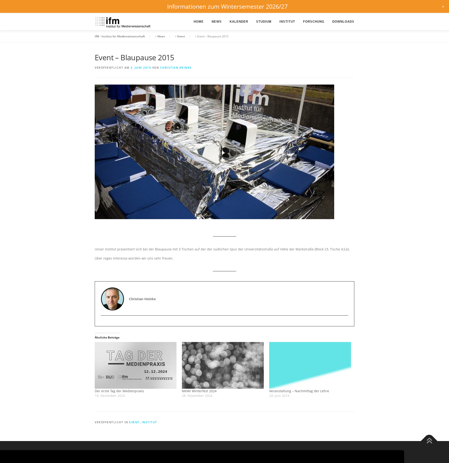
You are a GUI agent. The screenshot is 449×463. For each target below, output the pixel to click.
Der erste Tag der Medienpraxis (119, 391)
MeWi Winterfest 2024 (199, 391)
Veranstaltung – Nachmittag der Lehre (299, 391)
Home (199, 21)
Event (134, 422)
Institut (287, 21)
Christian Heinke (176, 68)
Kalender (239, 21)
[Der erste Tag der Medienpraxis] (136, 365)
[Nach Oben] (429, 441)
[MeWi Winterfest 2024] (223, 365)
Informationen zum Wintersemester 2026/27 (227, 6)
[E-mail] (105, 323)
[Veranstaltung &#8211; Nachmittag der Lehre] (310, 365)
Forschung (313, 21)
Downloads (343, 21)
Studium (264, 21)
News (217, 21)
